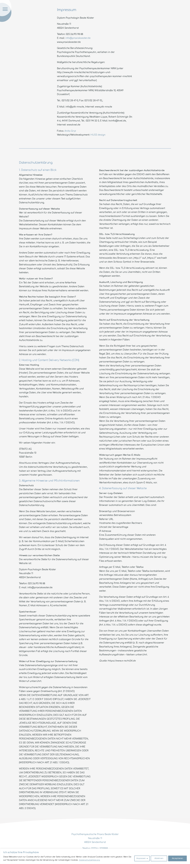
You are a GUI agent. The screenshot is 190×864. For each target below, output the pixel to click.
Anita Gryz (70, 131)
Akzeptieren (177, 858)
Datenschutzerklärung (89, 860)
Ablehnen (158, 858)
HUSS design (97, 135)
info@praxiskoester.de (77, 38)
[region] (95, 856)
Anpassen (141, 858)
